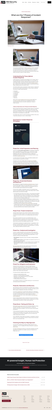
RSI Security (11, 2)
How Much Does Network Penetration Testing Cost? (34, 350)
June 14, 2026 (43, 379)
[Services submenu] (31, 2)
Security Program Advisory (26, 11)
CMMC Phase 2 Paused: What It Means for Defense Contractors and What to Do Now (23, 377)
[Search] (49, 2)
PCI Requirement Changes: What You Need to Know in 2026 (18, 384)
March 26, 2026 (43, 382)
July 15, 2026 (43, 377)
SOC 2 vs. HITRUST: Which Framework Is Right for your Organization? (20, 379)
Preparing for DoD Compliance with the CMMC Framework (18, 382)
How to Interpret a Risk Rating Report (15, 350)
